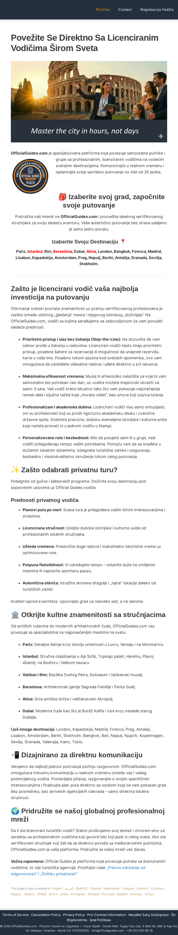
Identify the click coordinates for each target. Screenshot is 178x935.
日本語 (41, 894)
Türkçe (149, 894)
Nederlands (111, 888)
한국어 (53, 894)
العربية (69, 888)
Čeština (95, 888)
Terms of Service (15, 915)
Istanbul (35, 251)
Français (128, 888)
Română (93, 894)
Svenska (136, 894)
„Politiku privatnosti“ (58, 874)
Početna (103, 9)
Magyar (16, 894)
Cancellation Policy (46, 915)
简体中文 (82, 888)
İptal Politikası (100, 920)
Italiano (29, 894)
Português (78, 894)
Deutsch (142, 888)
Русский (108, 894)
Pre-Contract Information (106, 915)
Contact (125, 9)
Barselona (62, 251)
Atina (91, 251)
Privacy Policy (74, 915)
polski (64, 894)
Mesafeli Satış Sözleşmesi (149, 915)
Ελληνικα (157, 888)
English (57, 888)
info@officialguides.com (108, 930)
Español (122, 894)
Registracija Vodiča (157, 9)
